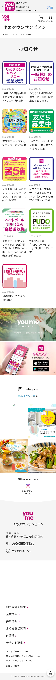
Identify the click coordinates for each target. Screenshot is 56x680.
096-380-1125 (23, 543)
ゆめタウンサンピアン (12, 35)
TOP (50, 673)
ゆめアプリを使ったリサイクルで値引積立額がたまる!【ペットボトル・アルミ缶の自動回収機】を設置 (14, 248)
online (41, 18)
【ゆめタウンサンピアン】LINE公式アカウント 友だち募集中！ (41, 145)
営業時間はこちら (22, 550)
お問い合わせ (12, 666)
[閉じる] (2, 6)
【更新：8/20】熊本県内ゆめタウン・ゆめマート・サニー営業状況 (14, 97)
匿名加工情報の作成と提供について (23, 656)
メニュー (50, 18)
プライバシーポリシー (17, 651)
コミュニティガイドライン (19, 661)
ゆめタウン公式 (26, 396)
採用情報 (11, 621)
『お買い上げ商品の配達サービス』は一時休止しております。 (41, 97)
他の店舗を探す (16, 607)
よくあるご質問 (16, 628)
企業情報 (11, 614)
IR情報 (10, 635)
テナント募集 (14, 642)
